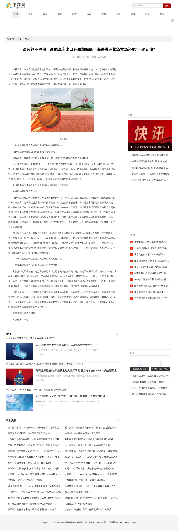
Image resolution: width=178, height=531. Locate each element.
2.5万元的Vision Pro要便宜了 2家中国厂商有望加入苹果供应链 (36, 389)
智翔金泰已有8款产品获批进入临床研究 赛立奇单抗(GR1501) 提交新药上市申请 (45, 364)
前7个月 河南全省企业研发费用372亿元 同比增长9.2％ (34, 498)
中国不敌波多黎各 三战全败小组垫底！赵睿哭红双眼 (33, 445)
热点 (89, 14)
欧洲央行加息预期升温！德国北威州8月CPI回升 (88, 509)
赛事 (103, 14)
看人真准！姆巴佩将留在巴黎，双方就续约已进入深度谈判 (94, 427)
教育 (74, 14)
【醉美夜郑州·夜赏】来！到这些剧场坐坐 (85, 480)
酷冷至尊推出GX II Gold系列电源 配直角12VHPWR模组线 (36, 486)
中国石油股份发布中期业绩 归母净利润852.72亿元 (32, 509)
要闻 (60, 14)
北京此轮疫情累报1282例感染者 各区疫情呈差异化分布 (151, 147)
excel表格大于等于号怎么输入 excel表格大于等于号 (30, 338)
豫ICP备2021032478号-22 (96, 522)
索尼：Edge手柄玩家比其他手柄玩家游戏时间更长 (89, 468)
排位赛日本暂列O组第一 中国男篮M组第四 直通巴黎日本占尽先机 (40, 439)
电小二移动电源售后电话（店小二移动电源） (30, 462)
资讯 (30, 14)
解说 (133, 14)
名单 (118, 14)
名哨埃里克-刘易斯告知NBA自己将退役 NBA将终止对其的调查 (96, 439)
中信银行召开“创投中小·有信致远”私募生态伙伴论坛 (33, 468)
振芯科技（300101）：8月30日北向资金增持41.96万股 (91, 457)
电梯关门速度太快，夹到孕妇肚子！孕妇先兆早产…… (34, 451)
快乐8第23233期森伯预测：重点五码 (82, 433)
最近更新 (11, 420)
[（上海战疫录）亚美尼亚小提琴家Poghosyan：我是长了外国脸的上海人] (140, 365)
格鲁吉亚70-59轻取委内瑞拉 (78, 503)
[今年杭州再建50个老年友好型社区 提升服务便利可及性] (161, 365)
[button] (131, 147)
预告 (162, 14)
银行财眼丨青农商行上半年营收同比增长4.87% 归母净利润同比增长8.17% (101, 498)
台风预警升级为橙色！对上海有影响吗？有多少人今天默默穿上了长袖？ (100, 486)
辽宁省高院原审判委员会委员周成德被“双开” (154, 394)
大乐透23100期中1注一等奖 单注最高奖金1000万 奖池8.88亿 (37, 474)
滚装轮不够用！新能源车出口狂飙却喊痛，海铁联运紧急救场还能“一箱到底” (45, 427)
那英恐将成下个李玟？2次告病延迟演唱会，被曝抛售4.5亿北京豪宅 (98, 451)
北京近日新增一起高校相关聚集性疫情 (151, 174)
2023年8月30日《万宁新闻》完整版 (25, 480)
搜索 (167, 5)
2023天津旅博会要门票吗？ (78, 492)
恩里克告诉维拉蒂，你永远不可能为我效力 (29, 433)
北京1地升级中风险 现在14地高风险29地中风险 (155, 180)
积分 (147, 14)
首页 (16, 14)
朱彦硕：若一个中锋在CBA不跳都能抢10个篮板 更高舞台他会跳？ (97, 474)
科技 (45, 14)
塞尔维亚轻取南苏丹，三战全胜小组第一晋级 (30, 503)
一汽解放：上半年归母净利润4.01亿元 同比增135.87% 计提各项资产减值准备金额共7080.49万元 (54, 492)
